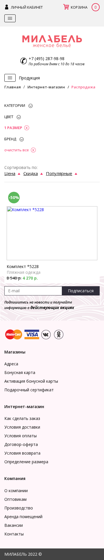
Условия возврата (22, 453)
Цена (9, 173)
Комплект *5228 (23, 266)
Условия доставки (22, 427)
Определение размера (26, 461)
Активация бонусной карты (31, 381)
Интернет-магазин (46, 87)
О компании (16, 490)
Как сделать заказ (22, 418)
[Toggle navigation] (10, 18)
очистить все (16, 149)
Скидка (30, 173)
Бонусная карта (19, 372)
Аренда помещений (23, 516)
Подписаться (81, 290)
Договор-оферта (21, 444)
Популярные (59, 173)
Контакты (14, 534)
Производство (18, 508)
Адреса (11, 363)
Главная (12, 87)
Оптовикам (15, 499)
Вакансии (13, 525)
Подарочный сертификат (29, 389)
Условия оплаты (20, 435)
